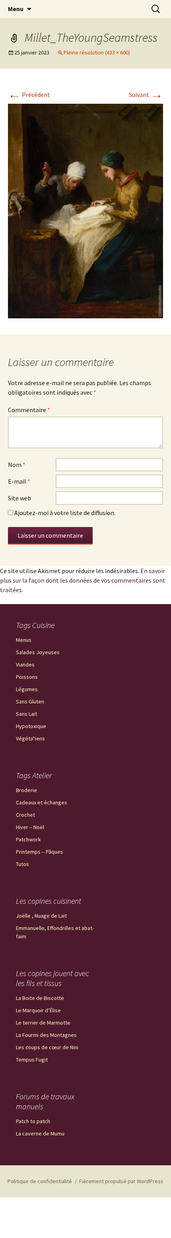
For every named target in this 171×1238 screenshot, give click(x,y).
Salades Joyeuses (38, 652)
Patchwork (28, 839)
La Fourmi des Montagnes (46, 1034)
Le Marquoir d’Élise (38, 1010)
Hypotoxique (31, 726)
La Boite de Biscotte (40, 998)
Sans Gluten (30, 701)
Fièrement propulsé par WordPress (121, 1181)
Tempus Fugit (32, 1059)
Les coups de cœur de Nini (47, 1047)
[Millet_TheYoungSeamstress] (85, 210)
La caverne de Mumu (40, 1133)
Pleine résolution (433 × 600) (97, 52)
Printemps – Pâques (39, 851)
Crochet (25, 814)
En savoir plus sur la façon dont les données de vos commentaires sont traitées (82, 580)
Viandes (25, 664)
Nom (16, 465)
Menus (23, 639)
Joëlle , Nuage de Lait (41, 915)
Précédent (29, 95)
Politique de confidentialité (40, 1181)
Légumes (27, 689)
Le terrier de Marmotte (43, 1022)
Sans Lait (26, 713)
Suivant (146, 95)
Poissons (27, 676)
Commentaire (29, 410)
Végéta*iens (30, 738)
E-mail (19, 481)
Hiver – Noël (30, 827)
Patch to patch (33, 1121)
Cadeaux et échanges (41, 802)
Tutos (22, 864)
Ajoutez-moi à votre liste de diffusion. (64, 513)
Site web (19, 498)
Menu (15, 9)
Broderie (26, 790)
